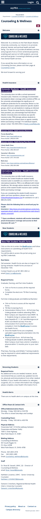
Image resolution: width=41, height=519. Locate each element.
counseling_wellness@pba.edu (17, 456)
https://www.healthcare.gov (14, 136)
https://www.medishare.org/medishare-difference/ (20, 163)
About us (21, 506)
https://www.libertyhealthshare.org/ (16, 147)
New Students (8, 228)
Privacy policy (10, 506)
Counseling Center (8, 68)
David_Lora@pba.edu (32, 124)
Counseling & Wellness (18, 16)
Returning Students (10, 367)
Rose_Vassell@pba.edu (14, 470)
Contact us (32, 506)
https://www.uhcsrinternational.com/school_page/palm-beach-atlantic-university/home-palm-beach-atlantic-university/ (20, 211)
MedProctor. (10, 335)
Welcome (6, 30)
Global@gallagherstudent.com (11, 197)
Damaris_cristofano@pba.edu (12, 488)
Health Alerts (8, 392)
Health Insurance (9, 83)
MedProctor (27, 246)
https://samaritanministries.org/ (15, 155)
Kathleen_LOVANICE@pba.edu (12, 479)
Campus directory (13, 510)
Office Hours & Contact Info (14, 405)
